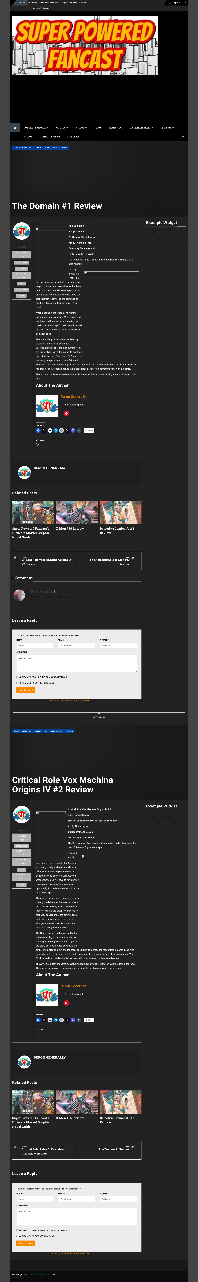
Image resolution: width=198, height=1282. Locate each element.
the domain (21, 263)
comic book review (21, 249)
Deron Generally (22, 237)
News (98, 122)
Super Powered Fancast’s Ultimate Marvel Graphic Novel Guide (31, 527)
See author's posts (74, 399)
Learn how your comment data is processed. (69, 695)
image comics (21, 257)
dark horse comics (21, 847)
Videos (80, 122)
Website (104, 635)
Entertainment (140, 122)
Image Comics (51, 142)
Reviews (166, 122)
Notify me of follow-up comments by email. (43, 672)
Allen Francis (41, 586)
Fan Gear (73, 131)
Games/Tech (115, 122)
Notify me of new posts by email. (37, 677)
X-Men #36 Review (70, 523)
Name (19, 635)
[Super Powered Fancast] (15, 122)
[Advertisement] (85, 91)
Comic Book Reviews (22, 142)
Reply (36, 596)
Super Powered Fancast (41, 1269)
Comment (22, 647)
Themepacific (18, 1272)
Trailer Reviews (49, 131)
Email (61, 635)
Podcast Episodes (35, 122)
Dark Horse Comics (53, 726)
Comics (61, 122)
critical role (21, 841)
